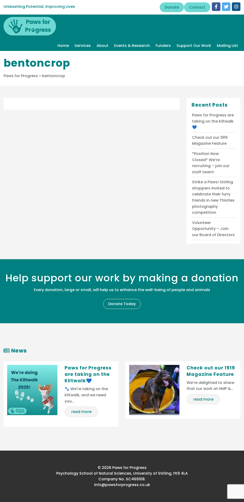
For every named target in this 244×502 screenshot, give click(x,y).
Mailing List (227, 45)
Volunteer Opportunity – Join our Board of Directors (213, 229)
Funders (163, 45)
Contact (197, 7)
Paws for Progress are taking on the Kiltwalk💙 (213, 121)
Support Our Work (194, 45)
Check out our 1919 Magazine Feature (210, 140)
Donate (172, 7)
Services (83, 45)
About (102, 45)
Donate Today (122, 304)
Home (63, 45)
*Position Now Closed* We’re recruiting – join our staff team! (210, 163)
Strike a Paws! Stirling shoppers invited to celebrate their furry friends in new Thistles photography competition (213, 197)
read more (81, 411)
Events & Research (132, 45)
